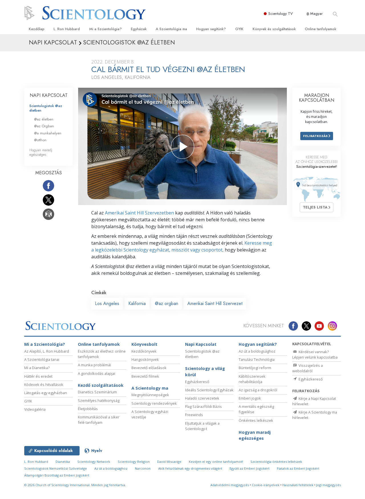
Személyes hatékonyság (98, 400)
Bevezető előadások (149, 367)
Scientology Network (93, 461)
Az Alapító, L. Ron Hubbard (46, 351)
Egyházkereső (197, 381)
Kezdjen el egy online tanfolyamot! (216, 461)
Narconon (143, 468)
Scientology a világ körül (205, 371)
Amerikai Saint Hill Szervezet (214, 303)
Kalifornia (137, 303)
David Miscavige (169, 461)
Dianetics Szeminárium (97, 391)
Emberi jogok (250, 398)
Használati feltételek (297, 485)
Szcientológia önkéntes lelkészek (276, 461)
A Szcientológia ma (171, 29)
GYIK (239, 29)
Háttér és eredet (38, 376)
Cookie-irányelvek (265, 485)
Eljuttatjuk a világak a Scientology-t (202, 426)
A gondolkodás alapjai (96, 373)
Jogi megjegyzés (328, 485)
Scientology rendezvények (154, 403)
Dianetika (63, 461)
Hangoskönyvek (145, 359)
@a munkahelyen (47, 133)
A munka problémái (94, 364)
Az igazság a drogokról (258, 389)
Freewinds (194, 414)
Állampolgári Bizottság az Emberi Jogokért (56, 475)
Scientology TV (280, 13)
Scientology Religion (134, 461)
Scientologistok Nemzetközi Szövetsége (55, 468)
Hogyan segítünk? (211, 29)
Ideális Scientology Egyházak (209, 389)
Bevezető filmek (145, 376)
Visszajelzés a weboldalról (307, 368)
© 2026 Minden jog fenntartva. (75, 485)
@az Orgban (44, 126)
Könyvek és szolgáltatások (274, 29)
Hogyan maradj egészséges (40, 152)
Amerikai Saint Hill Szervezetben (139, 213)
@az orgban (166, 303)
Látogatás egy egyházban (45, 392)
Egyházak (139, 29)
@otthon (40, 140)
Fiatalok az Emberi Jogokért (298, 468)
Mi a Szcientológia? (105, 29)
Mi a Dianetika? (37, 367)
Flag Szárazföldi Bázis (203, 406)
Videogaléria (35, 409)
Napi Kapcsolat (200, 344)
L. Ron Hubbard (67, 29)
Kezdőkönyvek (144, 351)
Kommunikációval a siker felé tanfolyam (98, 419)
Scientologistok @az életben (45, 108)
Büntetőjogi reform (255, 367)
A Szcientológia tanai (41, 359)
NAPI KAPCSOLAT (49, 95)
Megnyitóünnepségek (150, 394)
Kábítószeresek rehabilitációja (252, 379)
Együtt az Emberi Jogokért (249, 468)
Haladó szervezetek (202, 398)
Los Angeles (107, 303)
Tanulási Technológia (257, 359)
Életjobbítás (88, 408)
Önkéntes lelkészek (256, 420)
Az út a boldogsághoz (257, 351)
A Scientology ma (149, 388)
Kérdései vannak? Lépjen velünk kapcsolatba (315, 354)
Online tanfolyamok (320, 29)
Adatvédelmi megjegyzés (229, 485)
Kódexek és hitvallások (43, 384)
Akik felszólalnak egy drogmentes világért (190, 468)
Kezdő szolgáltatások (100, 385)
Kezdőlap (36, 29)
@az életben (43, 119)
